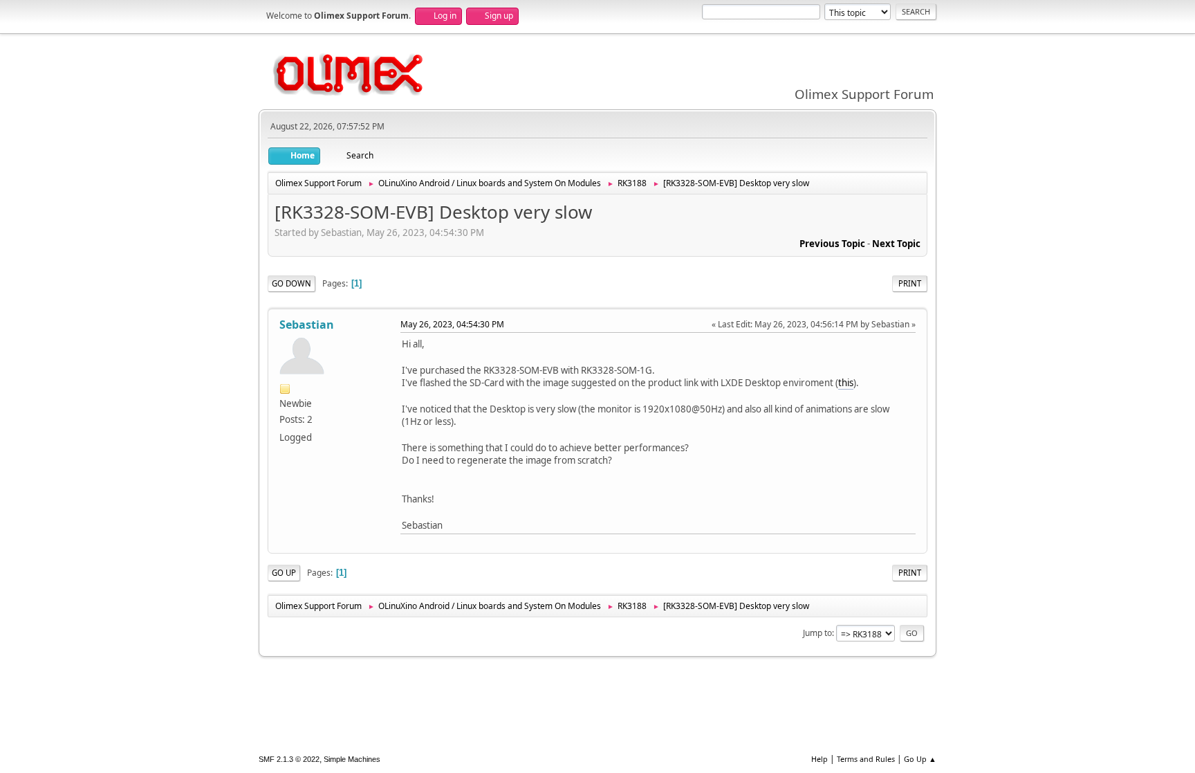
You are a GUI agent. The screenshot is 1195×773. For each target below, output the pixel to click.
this (845, 382)
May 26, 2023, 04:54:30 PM (452, 324)
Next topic (896, 243)
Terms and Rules (866, 759)
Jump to (817, 633)
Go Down (291, 283)
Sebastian (306, 324)
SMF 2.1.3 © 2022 (289, 759)
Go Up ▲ (920, 759)
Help (819, 759)
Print (909, 283)
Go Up (284, 572)
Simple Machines (352, 759)
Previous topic (832, 243)
